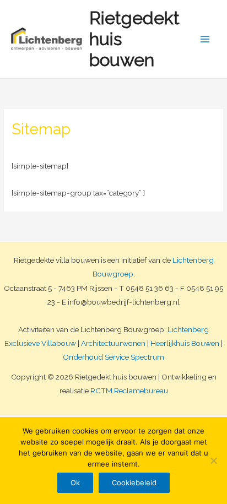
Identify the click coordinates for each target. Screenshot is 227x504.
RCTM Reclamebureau (129, 390)
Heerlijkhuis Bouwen (184, 343)
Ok (75, 482)
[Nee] (213, 460)
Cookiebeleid (134, 482)
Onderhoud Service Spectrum (113, 357)
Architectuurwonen (113, 343)
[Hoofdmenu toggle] (205, 39)
